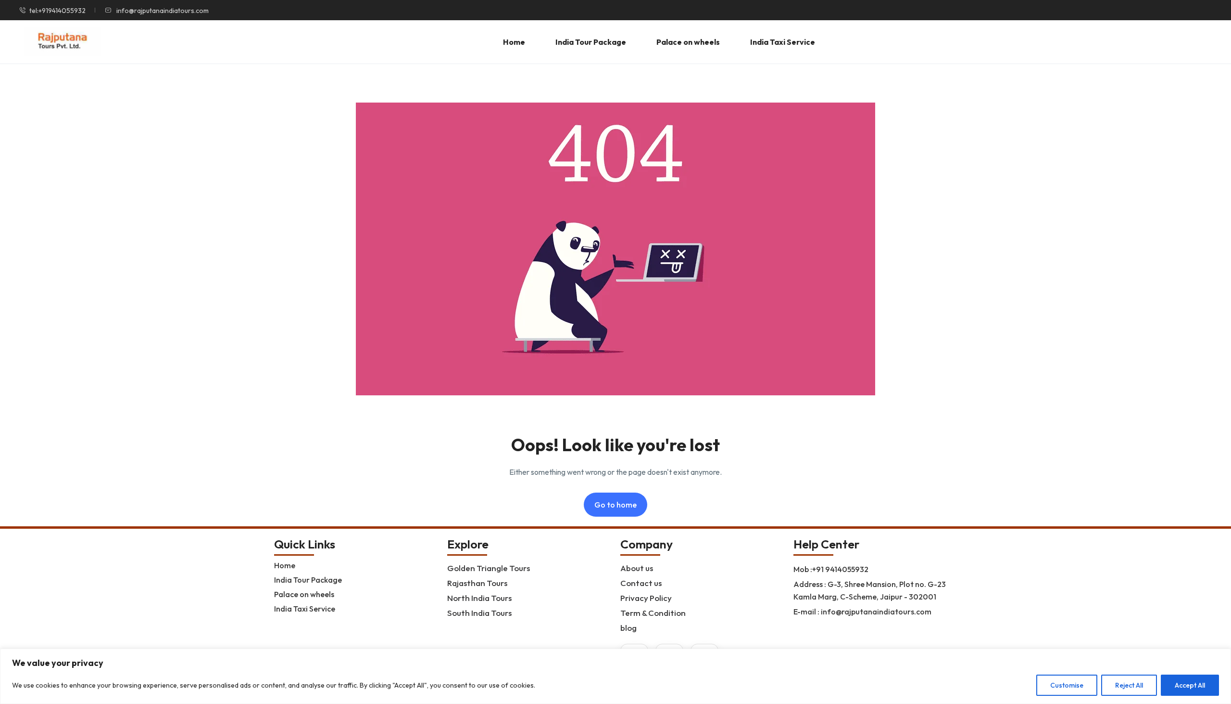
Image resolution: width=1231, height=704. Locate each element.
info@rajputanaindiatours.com (162, 10)
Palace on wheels (688, 42)
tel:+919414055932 (57, 10)
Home (514, 42)
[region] (615, 676)
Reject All (1129, 685)
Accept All (1190, 685)
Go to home (615, 504)
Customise (1066, 685)
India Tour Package (590, 42)
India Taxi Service (782, 42)
